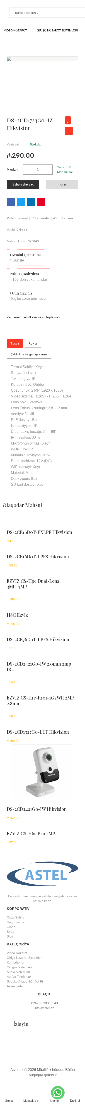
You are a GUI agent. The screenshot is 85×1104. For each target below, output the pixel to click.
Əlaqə (11, 927)
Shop (10, 931)
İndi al (62, 184)
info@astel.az (44, 1008)
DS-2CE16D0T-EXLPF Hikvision (39, 532)
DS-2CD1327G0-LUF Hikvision (38, 732)
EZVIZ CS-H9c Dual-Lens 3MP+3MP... (33, 584)
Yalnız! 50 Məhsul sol (65, 169)
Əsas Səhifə (15, 917)
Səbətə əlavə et (23, 184)
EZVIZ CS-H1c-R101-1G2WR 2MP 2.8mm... (40, 700)
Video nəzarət (18, 218)
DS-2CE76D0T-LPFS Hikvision (38, 639)
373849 (33, 241)
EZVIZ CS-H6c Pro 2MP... (32, 833)
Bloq (10, 936)
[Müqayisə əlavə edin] (69, 131)
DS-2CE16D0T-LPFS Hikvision (38, 556)
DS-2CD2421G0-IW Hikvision (37, 809)
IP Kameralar (41, 218)
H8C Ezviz (17, 615)
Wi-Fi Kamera (63, 218)
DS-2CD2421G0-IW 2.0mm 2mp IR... (39, 666)
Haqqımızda (15, 922)
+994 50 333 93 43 (44, 1003)
